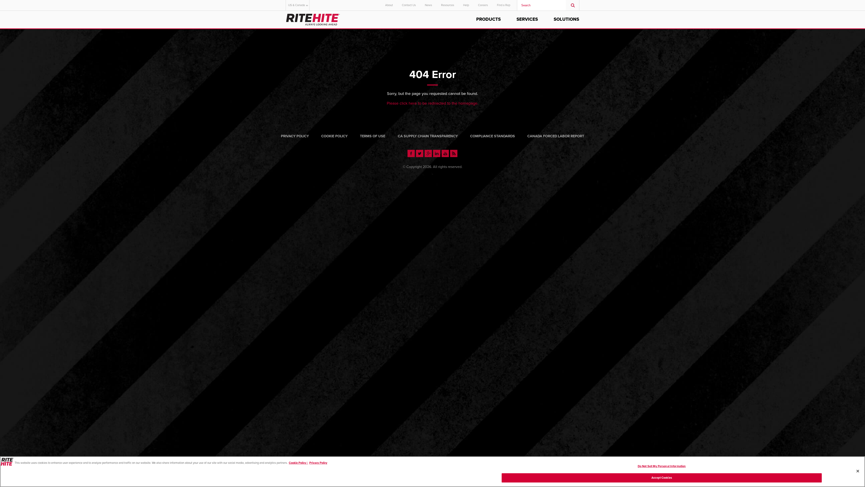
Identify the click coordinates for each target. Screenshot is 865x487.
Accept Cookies (661, 477)
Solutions (566, 19)
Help (466, 5)
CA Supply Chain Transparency (428, 136)
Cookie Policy (334, 136)
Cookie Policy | (298, 463)
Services (527, 19)
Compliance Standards (492, 136)
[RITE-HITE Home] (313, 19)
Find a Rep (503, 5)
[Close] (858, 471)
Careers (483, 5)
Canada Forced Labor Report (555, 136)
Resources (447, 5)
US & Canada (296, 5)
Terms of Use (372, 136)
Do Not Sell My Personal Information (662, 466)
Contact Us (409, 5)
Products (488, 19)
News (428, 5)
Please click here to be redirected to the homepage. (432, 103)
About (389, 5)
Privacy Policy (295, 136)
